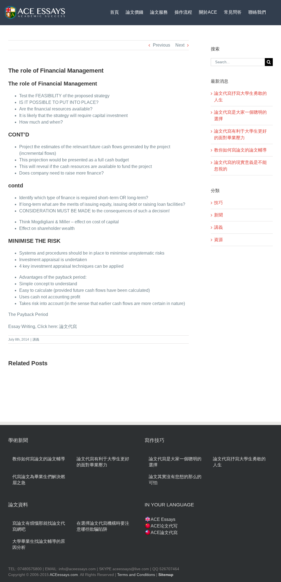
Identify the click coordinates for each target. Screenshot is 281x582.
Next (179, 45)
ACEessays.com (64, 574)
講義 (36, 339)
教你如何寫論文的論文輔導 (240, 150)
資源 (218, 239)
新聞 (218, 215)
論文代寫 (68, 326)
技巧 (218, 202)
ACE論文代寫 (164, 532)
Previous (161, 45)
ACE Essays (163, 519)
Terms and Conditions (136, 574)
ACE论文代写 (164, 526)
